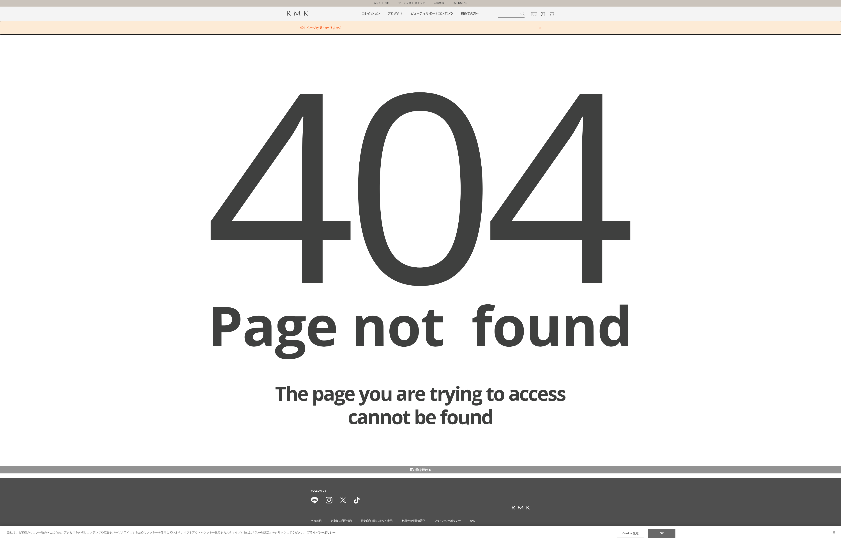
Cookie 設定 (630, 533)
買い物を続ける (420, 469)
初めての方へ (470, 13)
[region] (420, 533)
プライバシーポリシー (448, 520)
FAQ (472, 520)
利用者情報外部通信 (413, 520)
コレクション (371, 13)
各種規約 (316, 520)
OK (662, 533)
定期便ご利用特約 (341, 520)
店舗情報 (439, 3)
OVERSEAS (460, 3)
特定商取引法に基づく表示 (376, 520)
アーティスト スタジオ (411, 3)
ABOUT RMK (382, 3)
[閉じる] (834, 532)
